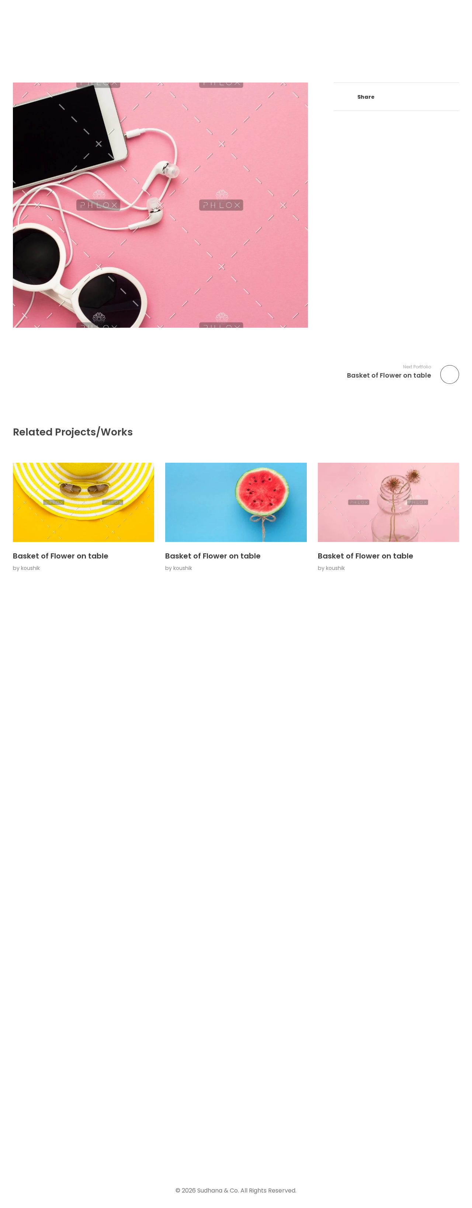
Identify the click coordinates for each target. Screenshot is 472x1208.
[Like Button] (337, 97)
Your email (369, 924)
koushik (30, 568)
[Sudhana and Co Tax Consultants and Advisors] (57, 33)
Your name (369, 886)
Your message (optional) (392, 1002)
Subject (364, 963)
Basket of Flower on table (60, 556)
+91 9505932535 (245, 934)
